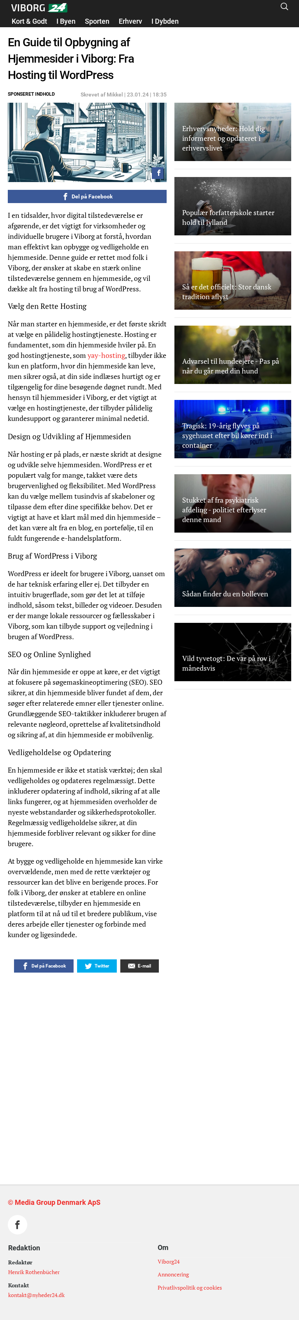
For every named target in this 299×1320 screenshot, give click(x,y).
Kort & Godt (29, 21)
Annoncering (173, 1274)
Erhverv (130, 21)
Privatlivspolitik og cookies (190, 1287)
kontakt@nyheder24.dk (36, 1295)
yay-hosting (106, 355)
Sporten (97, 21)
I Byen (66, 21)
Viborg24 (168, 1261)
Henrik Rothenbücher (34, 1272)
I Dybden (165, 21)
